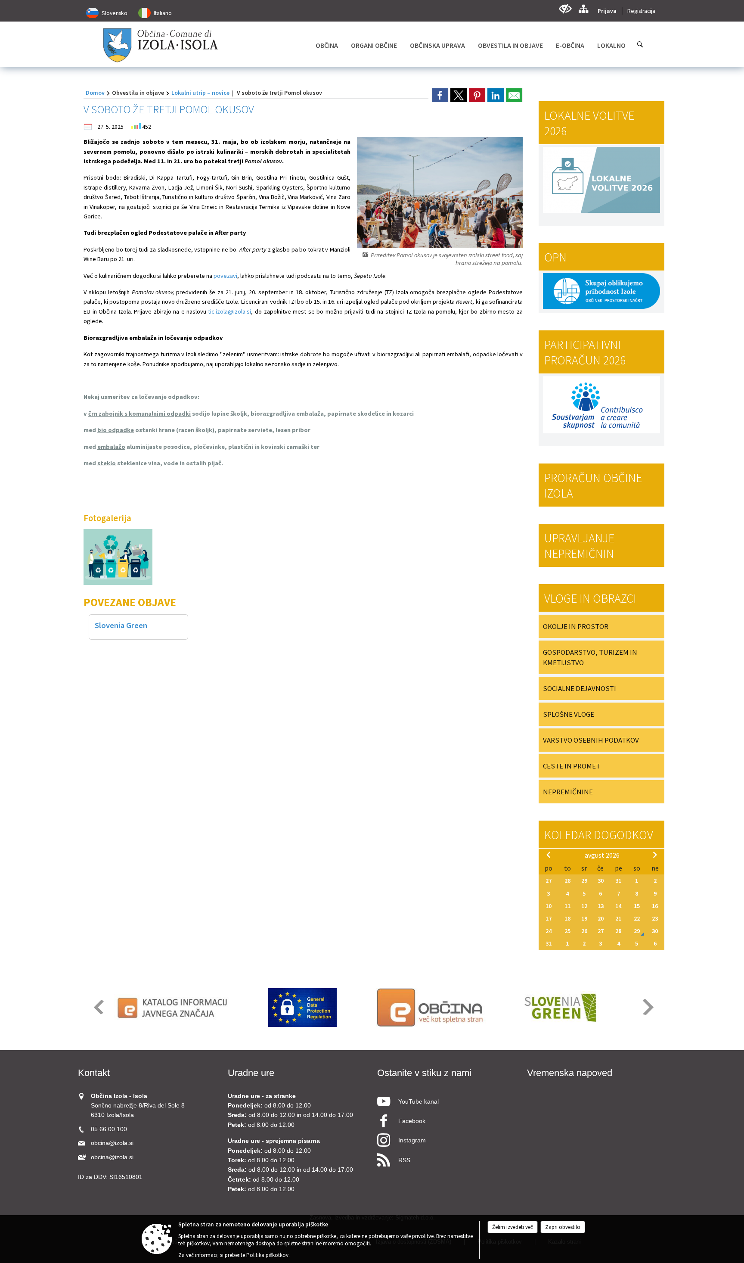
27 (549, 880)
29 (584, 880)
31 (618, 880)
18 (567, 918)
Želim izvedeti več (512, 1227)
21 (618, 918)
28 (567, 880)
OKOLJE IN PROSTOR (575, 626)
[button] (98, 1007)
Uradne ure (251, 1072)
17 (549, 918)
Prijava (607, 11)
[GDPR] (302, 1007)
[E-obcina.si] (431, 1007)
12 (584, 906)
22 (637, 918)
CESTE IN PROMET (571, 766)
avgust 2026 (602, 855)
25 (567, 931)
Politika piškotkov (267, 1255)
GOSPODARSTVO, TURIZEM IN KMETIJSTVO (590, 657)
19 (584, 918)
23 (655, 918)
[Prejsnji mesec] (548, 854)
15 (637, 906)
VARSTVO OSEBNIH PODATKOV (591, 740)
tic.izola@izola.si (229, 311)
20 (601, 918)
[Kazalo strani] (583, 9)
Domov (95, 92)
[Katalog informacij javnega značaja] (173, 1007)
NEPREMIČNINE (568, 791)
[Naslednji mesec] (654, 854)
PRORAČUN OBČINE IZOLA (593, 485)
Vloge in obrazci (590, 598)
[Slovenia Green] (560, 1007)
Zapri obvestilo (562, 1227)
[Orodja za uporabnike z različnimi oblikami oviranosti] (565, 9)
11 (567, 906)
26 (584, 931)
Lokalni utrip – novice (200, 92)
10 (549, 906)
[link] (440, 95)
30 (601, 880)
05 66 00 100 (109, 1129)
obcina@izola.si (112, 1143)
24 (549, 931)
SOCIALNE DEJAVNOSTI (579, 688)
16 (655, 906)
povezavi (225, 276)
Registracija (641, 11)
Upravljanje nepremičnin (579, 545)
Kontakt (94, 1072)
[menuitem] (326, 45)
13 (601, 906)
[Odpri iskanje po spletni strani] (640, 44)
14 (618, 906)
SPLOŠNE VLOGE (568, 714)
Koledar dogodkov (598, 835)
